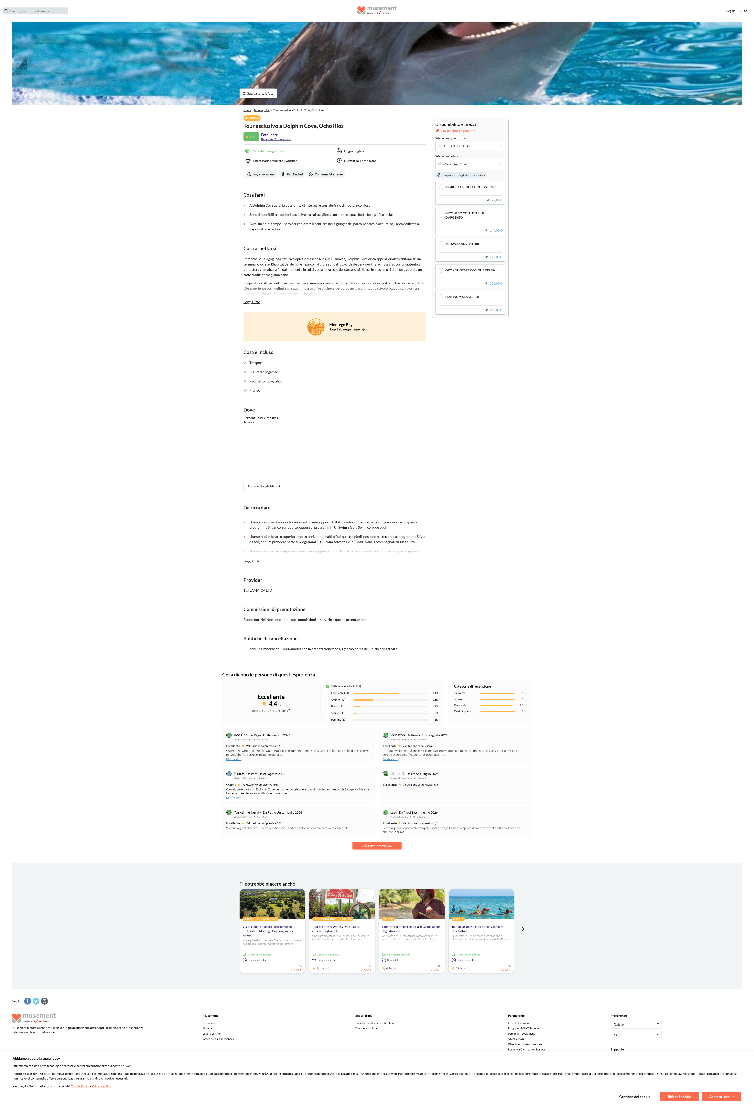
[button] (470, 193)
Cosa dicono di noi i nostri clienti (375, 1023)
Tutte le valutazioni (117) (346, 686)
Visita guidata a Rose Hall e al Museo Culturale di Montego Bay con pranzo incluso (267, 931)
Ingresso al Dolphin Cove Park (471, 187)
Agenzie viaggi (516, 1038)
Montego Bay (262, 110)
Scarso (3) (337, 713)
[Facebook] (27, 1001)
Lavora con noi (212, 1033)
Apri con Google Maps (263, 486)
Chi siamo (209, 1023)
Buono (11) (337, 706)
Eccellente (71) (340, 692)
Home (247, 110)
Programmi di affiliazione (523, 1028)
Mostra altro (234, 759)
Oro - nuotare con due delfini (471, 270)
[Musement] (377, 11)
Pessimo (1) (338, 719)
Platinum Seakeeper (462, 296)
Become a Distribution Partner (526, 1049)
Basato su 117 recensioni (276, 139)
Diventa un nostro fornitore (525, 1044)
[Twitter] (35, 1001)
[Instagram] (44, 1001)
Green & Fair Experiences (218, 1038)
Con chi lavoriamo (519, 1023)
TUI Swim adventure (462, 243)
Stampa (207, 1028)
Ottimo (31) (338, 699)
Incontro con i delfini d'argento (464, 215)
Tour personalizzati (367, 1028)
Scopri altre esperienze (344, 329)
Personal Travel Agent (521, 1033)
